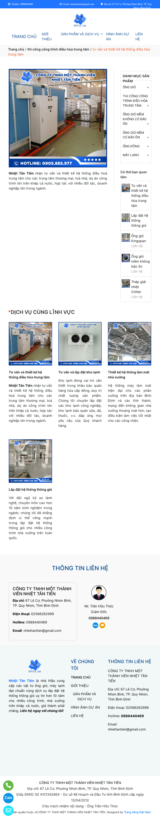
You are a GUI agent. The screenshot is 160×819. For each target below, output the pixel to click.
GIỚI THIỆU (47, 36)
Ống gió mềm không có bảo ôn (134, 119)
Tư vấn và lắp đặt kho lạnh (79, 372)
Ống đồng (131, 146)
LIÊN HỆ (139, 36)
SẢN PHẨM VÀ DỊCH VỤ (80, 34)
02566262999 (42, 614)
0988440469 (36, 622)
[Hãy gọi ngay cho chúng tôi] (5, 785)
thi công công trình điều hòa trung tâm (58, 49)
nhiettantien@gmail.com (42, 630)
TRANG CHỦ (24, 36)
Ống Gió (129, 87)
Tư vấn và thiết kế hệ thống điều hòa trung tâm (139, 195)
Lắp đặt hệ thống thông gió (139, 220)
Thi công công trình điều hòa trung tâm (135, 100)
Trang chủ (16, 49)
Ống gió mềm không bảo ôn (140, 261)
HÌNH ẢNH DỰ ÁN (117, 36)
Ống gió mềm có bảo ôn (133, 135)
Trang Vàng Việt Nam (137, 812)
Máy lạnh (131, 155)
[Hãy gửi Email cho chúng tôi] (5, 810)
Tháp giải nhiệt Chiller (138, 287)
